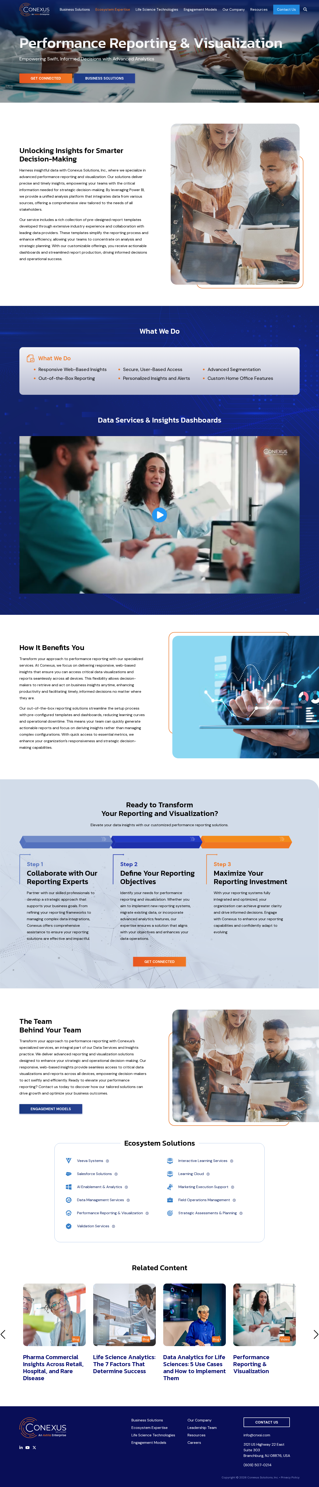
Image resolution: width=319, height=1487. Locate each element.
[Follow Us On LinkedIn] (21, 1448)
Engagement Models (200, 9)
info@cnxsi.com (257, 1435)
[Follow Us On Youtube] (27, 1448)
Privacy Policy (290, 1477)
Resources (259, 9)
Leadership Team (202, 1427)
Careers (194, 1442)
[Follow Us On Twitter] (34, 1448)
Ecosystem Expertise (113, 9)
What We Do (54, 358)
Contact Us (286, 9)
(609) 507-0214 (258, 1465)
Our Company (234, 9)
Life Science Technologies (157, 9)
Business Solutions (75, 9)
